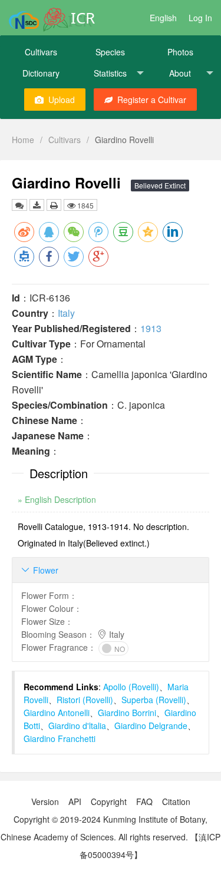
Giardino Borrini (127, 712)
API (74, 801)
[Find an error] (19, 205)
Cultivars (41, 52)
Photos (180, 52)
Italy (66, 313)
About (180, 73)
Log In (200, 18)
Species (110, 52)
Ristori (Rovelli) (85, 700)
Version (45, 801)
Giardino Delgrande (150, 725)
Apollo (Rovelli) (131, 687)
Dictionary (41, 73)
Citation (176, 801)
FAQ (144, 801)
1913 (150, 328)
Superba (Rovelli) (153, 700)
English (163, 18)
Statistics (110, 73)
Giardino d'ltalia (77, 725)
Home (23, 139)
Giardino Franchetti (59, 738)
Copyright (109, 801)
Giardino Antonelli (57, 712)
